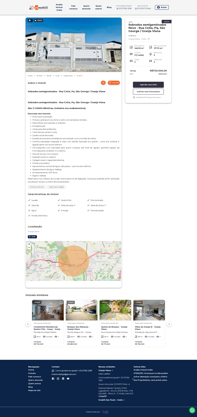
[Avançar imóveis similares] (169, 324)
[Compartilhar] (103, 83)
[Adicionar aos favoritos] (61, 302)
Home (30, 76)
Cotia (57, 76)
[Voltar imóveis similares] (28, 324)
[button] (29, 244)
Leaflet (98, 280)
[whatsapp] (192, 410)
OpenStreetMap (108, 280)
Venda (48, 76)
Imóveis (39, 76)
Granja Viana (68, 76)
